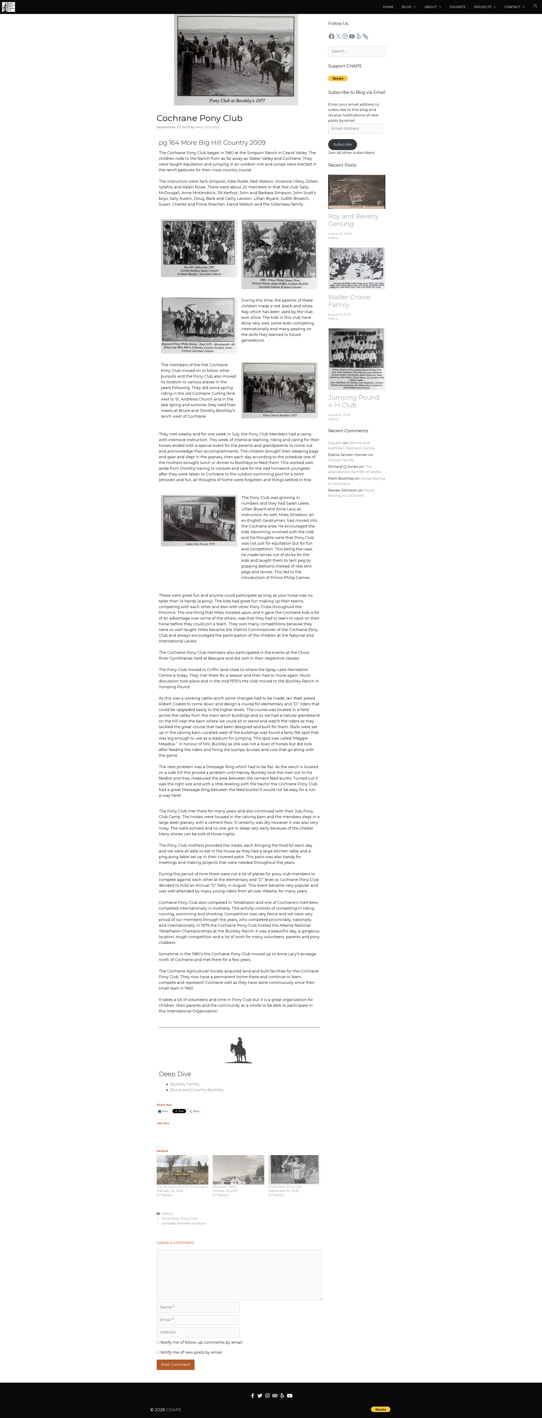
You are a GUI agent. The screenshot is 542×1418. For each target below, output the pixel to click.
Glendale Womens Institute (183, 1223)
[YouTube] (351, 36)
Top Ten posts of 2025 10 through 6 (182, 1187)
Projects (482, 7)
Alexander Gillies (224, 1187)
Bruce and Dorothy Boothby (197, 1090)
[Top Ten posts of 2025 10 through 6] (182, 1170)
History (167, 1214)
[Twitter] (259, 1395)
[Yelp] (358, 36)
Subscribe (342, 144)
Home (388, 7)
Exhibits (458, 7)
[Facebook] (331, 36)
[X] (338, 36)
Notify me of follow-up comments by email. (201, 1342)
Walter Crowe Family (349, 301)
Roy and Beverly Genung (353, 220)
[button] (535, 7)
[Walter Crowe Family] (356, 287)
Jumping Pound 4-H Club (354, 401)
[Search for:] (356, 51)
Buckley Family (184, 1084)
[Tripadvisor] (274, 1395)
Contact (512, 7)
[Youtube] (289, 1395)
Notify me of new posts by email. (191, 1352)
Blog (407, 7)
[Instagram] (345, 36)
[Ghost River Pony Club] (294, 1170)
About (431, 7)
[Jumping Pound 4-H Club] (356, 387)
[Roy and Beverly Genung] (356, 206)
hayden (335, 443)
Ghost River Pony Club (285, 1187)
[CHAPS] (8, 7)
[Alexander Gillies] (238, 1170)
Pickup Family (341, 460)
